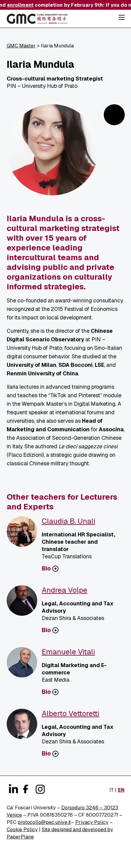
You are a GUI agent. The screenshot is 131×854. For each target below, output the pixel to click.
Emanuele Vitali (68, 651)
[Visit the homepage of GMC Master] (37, 20)
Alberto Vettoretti (70, 713)
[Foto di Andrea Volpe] (24, 603)
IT (111, 790)
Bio (46, 568)
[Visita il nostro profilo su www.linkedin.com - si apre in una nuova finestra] (13, 789)
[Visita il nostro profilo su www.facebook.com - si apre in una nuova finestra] (25, 788)
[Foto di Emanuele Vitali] (24, 664)
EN (121, 790)
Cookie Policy (22, 829)
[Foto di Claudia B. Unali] (24, 534)
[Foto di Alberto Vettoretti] (24, 726)
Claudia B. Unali (68, 521)
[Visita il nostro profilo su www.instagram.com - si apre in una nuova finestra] (40, 789)
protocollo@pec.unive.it (44, 822)
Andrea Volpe (64, 590)
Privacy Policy (91, 822)
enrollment (18, 5)
